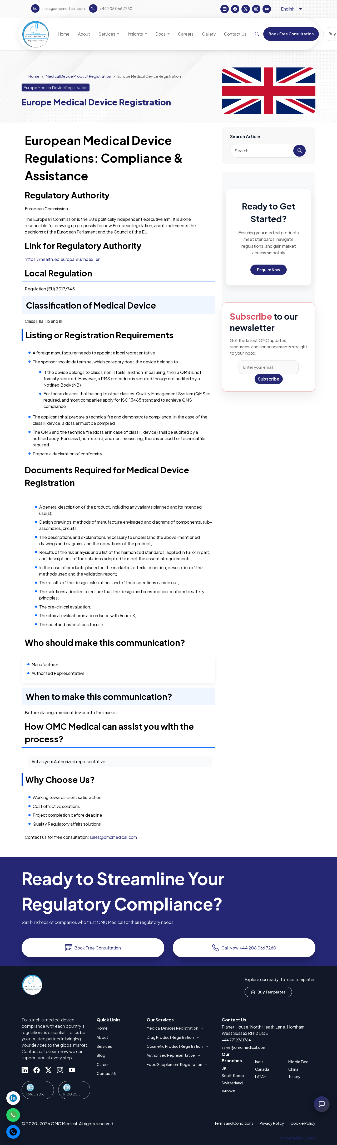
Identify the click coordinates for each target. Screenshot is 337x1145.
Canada (262, 1069)
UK (224, 1068)
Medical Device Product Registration (78, 76)
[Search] (257, 34)
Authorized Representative (171, 1055)
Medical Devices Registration (172, 1028)
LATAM (260, 1076)
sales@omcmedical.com (113, 837)
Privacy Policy (272, 1123)
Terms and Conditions (233, 1123)
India (259, 1061)
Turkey (294, 1076)
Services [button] (107, 34)
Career (103, 1064)
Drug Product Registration (170, 1037)
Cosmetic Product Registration (175, 1046)
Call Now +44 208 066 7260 (248, 948)
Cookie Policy (302, 1123)
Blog (101, 1055)
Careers (186, 34)
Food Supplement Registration (174, 1064)
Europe (228, 1090)
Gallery (209, 34)
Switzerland (232, 1082)
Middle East (298, 1061)
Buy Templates (271, 992)
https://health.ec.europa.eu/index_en (63, 259)
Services (104, 1046)
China (293, 1069)
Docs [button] (160, 34)
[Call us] (13, 1132)
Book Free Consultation (97, 948)
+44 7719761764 (236, 1039)
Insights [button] (136, 34)
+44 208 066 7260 (116, 8)
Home (33, 76)
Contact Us (107, 1073)
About (102, 1037)
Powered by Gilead (298, 1138)
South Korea (233, 1075)
